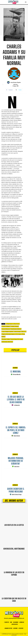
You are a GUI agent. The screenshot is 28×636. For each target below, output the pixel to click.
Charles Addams (6, 326)
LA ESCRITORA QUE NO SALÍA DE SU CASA (14, 599)
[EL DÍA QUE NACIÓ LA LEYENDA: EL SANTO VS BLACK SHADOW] (15, 386)
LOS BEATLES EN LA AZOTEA (14, 525)
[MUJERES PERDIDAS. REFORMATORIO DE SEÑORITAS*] (15, 447)
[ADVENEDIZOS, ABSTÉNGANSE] (14, 537)
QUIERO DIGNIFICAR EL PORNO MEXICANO (15, 490)
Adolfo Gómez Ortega (17, 494)
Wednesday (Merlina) (7, 341)
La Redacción (17, 405)
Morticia (24, 331)
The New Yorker (6, 339)
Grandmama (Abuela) (16, 329)
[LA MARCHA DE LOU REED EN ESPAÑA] (14, 561)
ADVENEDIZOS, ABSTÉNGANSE (14, 548)
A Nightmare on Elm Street (12, 323)
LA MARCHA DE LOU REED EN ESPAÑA (14, 573)
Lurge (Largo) (17, 331)
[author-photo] (12, 374)
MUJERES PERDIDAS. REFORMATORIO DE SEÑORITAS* (16, 461)
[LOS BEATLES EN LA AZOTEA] (14, 514)
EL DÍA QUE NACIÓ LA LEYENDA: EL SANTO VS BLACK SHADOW (16, 399)
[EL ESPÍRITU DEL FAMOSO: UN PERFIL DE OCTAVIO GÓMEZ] (15, 417)
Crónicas (15, 393)
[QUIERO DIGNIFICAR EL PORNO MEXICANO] (15, 478)
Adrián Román (17, 435)
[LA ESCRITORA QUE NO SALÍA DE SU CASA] (14, 587)
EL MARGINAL (15, 371)
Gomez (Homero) (6, 329)
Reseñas (15, 368)
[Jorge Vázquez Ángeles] (8, 82)
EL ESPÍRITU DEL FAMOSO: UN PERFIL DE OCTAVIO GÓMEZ (16, 430)
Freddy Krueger (14, 326)
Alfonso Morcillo (16, 374)
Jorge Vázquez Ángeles (15, 82)
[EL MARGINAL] (15, 361)
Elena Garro (16, 466)
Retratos (16, 84)
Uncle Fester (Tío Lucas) (17, 339)
